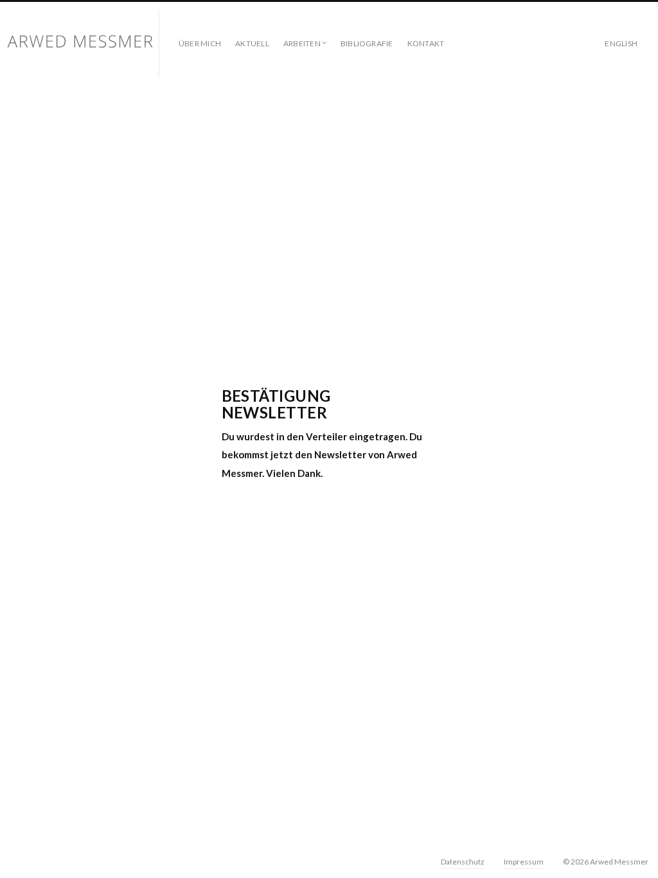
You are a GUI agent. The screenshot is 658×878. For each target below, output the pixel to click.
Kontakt (426, 43)
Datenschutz (463, 861)
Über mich (200, 43)
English (621, 43)
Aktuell (252, 43)
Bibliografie (367, 43)
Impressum (524, 861)
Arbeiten (302, 43)
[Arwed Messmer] (85, 43)
